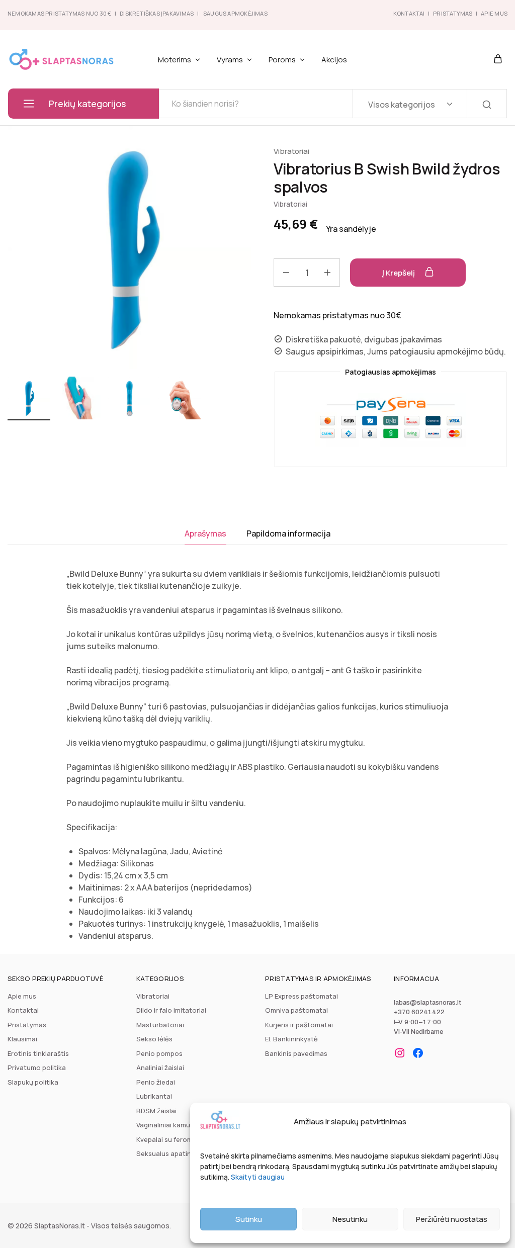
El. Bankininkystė (291, 1038)
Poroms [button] (282, 59)
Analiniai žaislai (160, 1067)
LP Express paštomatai (301, 996)
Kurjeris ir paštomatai (299, 1024)
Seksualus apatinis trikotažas (183, 1153)
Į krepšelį (399, 273)
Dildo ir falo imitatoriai (171, 1010)
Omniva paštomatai (296, 1010)
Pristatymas (452, 13)
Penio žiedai (155, 1082)
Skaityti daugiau (258, 1177)
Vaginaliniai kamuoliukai (173, 1124)
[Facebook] (418, 1053)
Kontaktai (409, 13)
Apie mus (22, 996)
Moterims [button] (174, 59)
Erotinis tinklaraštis (38, 1053)
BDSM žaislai (156, 1110)
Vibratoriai (291, 151)
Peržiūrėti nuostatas (451, 1219)
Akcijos (334, 59)
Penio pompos (159, 1053)
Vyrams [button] (230, 59)
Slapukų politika (33, 1082)
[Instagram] (400, 1053)
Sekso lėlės (154, 1038)
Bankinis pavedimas (296, 1053)
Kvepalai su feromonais (173, 1139)
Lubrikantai (154, 1096)
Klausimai (22, 1038)
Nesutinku (350, 1219)
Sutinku (248, 1219)
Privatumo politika (37, 1067)
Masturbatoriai (160, 1024)
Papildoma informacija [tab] (288, 533)
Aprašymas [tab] (205, 533)
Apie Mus (494, 13)
